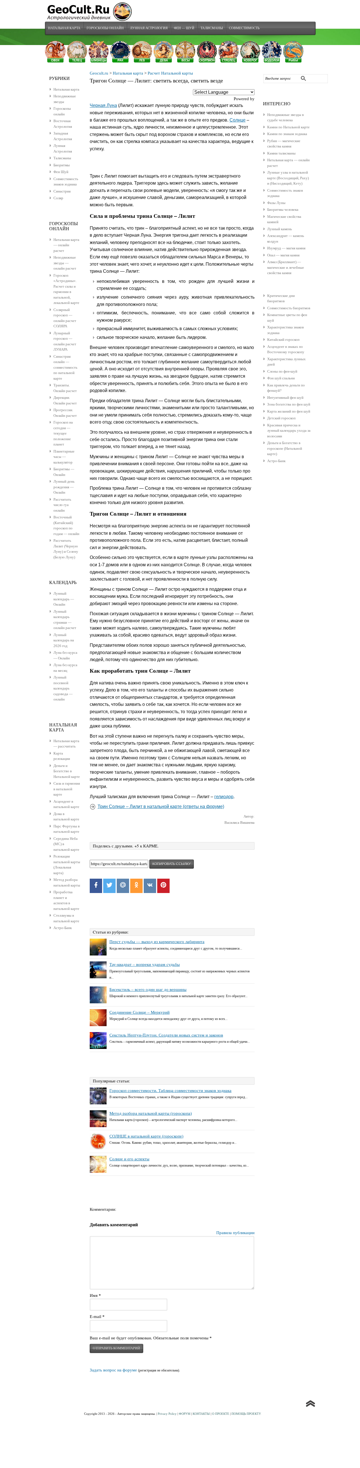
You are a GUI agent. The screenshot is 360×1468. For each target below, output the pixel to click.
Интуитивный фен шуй (285, 397)
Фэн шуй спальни (281, 378)
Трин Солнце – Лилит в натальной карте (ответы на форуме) (161, 806)
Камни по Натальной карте (288, 127)
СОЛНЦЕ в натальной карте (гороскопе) (146, 1136)
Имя (95, 1295)
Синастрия (62, 191)
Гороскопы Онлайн (105, 28)
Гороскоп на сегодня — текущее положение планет (63, 433)
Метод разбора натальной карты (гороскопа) (150, 1113)
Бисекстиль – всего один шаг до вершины (147, 989)
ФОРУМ (184, 1413)
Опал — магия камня (283, 255)
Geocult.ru (99, 73)
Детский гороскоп (281, 418)
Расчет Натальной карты (170, 73)
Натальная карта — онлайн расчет (66, 245)
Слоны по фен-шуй (282, 371)
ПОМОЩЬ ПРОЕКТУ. (246, 1413)
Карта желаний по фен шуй (288, 411)
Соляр (58, 198)
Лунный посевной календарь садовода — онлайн (63, 688)
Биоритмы (61, 165)
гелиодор (223, 796)
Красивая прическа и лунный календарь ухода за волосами (288, 430)
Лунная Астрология (149, 28)
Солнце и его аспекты (129, 1159)
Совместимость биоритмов (288, 308)
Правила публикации (235, 1232)
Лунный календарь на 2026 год (63, 640)
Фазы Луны (276, 203)
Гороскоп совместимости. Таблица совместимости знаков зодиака (170, 1090)
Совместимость (244, 28)
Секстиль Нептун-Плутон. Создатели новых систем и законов (166, 1035)
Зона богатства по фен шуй (288, 404)
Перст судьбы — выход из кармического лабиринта (156, 941)
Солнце (238, 120)
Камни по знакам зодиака (287, 134)
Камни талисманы (281, 153)
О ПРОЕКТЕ (220, 1413)
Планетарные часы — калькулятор (64, 456)
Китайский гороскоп (283, 339)
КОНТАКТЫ (201, 1413)
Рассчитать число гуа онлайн (62, 505)
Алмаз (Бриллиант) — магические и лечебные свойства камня (285, 267)
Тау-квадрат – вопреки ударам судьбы (144, 964)
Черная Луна (103, 105)
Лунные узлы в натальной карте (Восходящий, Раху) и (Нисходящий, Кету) (288, 177)
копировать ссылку (171, 864)
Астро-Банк (276, 461)
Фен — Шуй (184, 28)
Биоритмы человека (282, 209)
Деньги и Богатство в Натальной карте (66, 771)
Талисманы (212, 28)
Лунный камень (279, 229)
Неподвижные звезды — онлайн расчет (64, 262)
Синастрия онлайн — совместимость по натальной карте (65, 367)
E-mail (97, 1316)
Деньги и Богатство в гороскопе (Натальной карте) (284, 448)
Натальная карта (64, 28)
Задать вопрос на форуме (113, 1370)
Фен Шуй (60, 172)
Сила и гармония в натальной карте (66, 788)
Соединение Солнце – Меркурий (139, 1012)
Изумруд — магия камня (286, 248)
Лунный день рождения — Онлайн (64, 486)
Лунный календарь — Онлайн (63, 599)
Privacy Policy (167, 1413)
